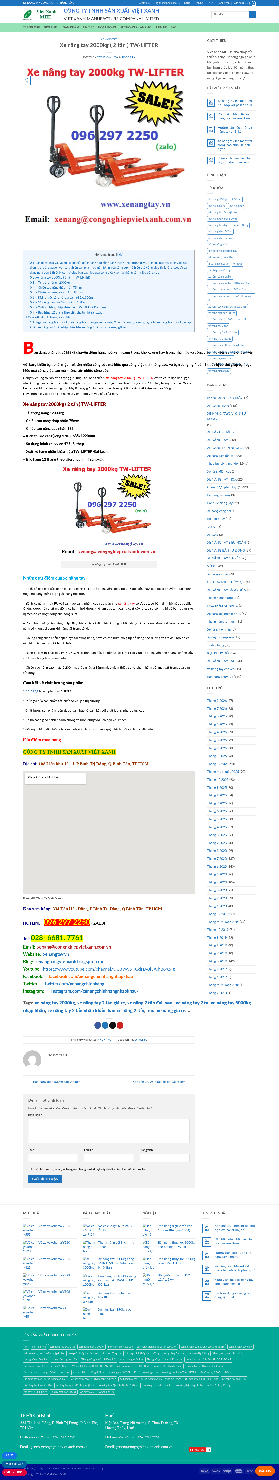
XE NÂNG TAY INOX (222, 479)
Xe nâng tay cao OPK (234, 1379)
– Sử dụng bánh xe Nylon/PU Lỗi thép (58, 302)
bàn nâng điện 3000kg (91, 1347)
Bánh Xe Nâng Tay (220, 503)
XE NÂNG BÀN (218, 405)
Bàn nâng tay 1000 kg (62, 1347)
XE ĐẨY (212, 534)
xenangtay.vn (56, 954)
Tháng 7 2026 (217, 708)
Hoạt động (107, 27)
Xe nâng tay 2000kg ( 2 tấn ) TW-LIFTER (60, 277)
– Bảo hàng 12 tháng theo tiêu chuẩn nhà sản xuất (66, 312)
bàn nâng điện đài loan (220, 238)
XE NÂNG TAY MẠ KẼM (224, 558)
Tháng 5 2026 (217, 724)
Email (88, 1150)
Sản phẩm (71, 27)
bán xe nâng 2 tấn (126, 1010)
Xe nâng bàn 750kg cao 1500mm (204, 1366)
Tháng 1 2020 (217, 906)
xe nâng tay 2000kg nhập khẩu (226, 345)
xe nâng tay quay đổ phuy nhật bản (75, 1385)
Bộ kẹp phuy (216, 518)
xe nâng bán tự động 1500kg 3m (227, 289)
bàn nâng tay (236, 206)
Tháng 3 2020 (217, 890)
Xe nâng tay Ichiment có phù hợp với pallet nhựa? (235, 102)
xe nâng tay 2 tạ (191, 1003)
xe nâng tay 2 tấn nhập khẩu (76, 1010)
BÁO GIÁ (265, 1471)
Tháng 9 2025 (217, 787)
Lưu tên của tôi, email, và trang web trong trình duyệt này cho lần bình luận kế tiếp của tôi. (90, 1169)
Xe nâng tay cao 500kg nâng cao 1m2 (45, 1379)
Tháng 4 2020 (217, 882)
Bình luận (35, 1115)
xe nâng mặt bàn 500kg (221, 313)
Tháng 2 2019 (217, 969)
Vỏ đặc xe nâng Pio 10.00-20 (133, 1366)
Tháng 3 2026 (217, 740)
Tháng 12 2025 (218, 764)
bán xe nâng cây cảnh (240, 1347)
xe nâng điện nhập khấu (189, 1385)
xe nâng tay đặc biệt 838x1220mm (119, 1385)
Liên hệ (199, 3)
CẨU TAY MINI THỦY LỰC (226, 582)
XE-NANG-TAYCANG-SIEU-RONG (227, 416)
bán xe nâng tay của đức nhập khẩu (44, 1353)
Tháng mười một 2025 (223, 771)
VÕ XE (212, 526)
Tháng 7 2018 (217, 993)
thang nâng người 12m (64, 1359)
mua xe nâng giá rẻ (165, 1010)
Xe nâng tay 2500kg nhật (214, 1372)
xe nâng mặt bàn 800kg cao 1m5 (227, 319)
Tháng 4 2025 (217, 827)
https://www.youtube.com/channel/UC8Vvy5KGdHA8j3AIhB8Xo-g (109, 969)
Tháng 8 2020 (217, 850)
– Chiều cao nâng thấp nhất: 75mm (56, 287)
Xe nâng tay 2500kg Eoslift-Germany (159, 1081)
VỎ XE (212, 566)
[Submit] (252, 14)
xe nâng (237, 264)
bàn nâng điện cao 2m (120, 1347)
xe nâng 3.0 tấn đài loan (167, 1366)
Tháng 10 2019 (218, 929)
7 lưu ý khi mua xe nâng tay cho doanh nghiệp (234, 160)
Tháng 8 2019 (217, 945)
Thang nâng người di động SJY (98, 1359)
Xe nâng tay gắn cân (221, 455)
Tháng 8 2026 (217, 700)
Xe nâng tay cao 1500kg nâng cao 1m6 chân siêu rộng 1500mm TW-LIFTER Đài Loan (169, 1379)
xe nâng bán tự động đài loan (89, 1372)
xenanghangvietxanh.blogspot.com (69, 962)
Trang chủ (31, 27)
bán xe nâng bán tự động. (222, 251)
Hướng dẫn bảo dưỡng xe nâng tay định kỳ (236, 129)
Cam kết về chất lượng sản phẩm (48, 317)
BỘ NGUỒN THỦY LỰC (224, 397)
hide (119, 254)
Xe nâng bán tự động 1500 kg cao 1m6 (46, 1372)
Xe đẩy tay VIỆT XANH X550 (97, 1392)
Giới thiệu (144, 3)
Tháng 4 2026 (217, 732)
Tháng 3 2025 (217, 835)
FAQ (210, 3)
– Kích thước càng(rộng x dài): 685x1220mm (62, 297)
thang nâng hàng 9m (36, 1359)
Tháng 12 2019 (218, 914)
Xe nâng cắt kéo (218, 574)
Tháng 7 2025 (217, 803)
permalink (140, 1040)
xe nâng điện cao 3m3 (220, 358)
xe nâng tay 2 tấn (218, 326)
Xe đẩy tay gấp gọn (220, 637)
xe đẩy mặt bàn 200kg (63, 1392)
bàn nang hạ (39, 1347)
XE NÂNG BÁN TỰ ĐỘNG (226, 550)
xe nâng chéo (150, 1372)
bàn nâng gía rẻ (216, 206)
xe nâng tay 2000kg (55, 1003)
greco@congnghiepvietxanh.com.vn (59, 1447)
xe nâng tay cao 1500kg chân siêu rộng (93, 1379)
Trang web (146, 1150)
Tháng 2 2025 (217, 843)
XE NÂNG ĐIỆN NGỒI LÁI (225, 447)
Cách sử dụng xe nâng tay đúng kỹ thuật (232, 1295)
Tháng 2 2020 (217, 898)
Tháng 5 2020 (217, 874)
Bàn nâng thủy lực (220, 676)
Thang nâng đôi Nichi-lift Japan (164, 1359)
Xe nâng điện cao (219, 471)
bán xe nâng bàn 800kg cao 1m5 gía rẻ (203, 1347)
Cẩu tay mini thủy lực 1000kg (142, 1353)
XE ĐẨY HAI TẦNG (220, 432)
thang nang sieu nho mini (227, 1353)
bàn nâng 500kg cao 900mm (224, 199)
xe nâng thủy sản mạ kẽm (157, 1385)
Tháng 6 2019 (217, 961)
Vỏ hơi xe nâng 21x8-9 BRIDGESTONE (208, 1359)
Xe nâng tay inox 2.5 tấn (38, 1385)
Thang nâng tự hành (221, 621)
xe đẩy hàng (215, 645)
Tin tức (186, 3)
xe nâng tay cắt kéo (221, 669)
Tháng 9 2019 (217, 937)
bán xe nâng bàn (217, 244)
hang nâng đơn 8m (174, 1353)
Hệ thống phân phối (166, 3)
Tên (31, 1150)
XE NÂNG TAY (109, 39)
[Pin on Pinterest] (120, 1025)
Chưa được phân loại (222, 487)
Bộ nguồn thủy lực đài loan (83, 1353)
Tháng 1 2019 (217, 977)
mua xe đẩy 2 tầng (199, 1353)
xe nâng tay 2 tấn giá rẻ (101, 1003)
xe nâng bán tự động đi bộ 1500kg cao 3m (230, 298)
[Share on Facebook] (97, 1025)
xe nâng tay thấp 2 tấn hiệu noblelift (228, 352)
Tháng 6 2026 (217, 716)
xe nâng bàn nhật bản (220, 276)
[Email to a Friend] (112, 1025)
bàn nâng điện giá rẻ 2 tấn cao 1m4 (157, 1347)
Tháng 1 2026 (217, 756)
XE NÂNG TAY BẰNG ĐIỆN (226, 590)
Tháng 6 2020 (217, 866)
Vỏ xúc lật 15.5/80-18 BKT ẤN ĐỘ (92, 1366)
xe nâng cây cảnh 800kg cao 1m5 (227, 307)
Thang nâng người (220, 597)
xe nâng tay (126, 603)
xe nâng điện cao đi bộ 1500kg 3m (228, 364)
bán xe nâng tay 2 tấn (220, 257)
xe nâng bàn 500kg (219, 270)
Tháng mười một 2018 (223, 985)
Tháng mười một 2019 (223, 922)
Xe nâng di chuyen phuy (224, 613)
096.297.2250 (64, 1437)
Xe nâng (31, 691)
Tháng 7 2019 (217, 953)
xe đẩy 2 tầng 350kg (218, 1385)
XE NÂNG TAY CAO (221, 661)
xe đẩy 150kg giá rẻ (35, 1392)
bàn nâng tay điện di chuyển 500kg (228, 225)
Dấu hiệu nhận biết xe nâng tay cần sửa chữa (234, 116)
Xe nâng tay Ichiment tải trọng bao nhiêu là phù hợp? (235, 144)
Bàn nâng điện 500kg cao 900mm (56, 1081)
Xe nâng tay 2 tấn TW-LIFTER (179, 1372)
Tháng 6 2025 (217, 811)
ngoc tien (128, 57)
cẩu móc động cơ (111, 1353)
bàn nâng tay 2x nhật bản (222, 212)
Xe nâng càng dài (219, 511)
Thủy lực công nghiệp (222, 463)
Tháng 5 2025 (217, 819)
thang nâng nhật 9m (131, 1359)
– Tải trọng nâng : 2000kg (50, 282)
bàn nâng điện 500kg (220, 231)
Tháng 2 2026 (217, 748)
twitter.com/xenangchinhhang (74, 984)
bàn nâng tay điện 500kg (222, 219)
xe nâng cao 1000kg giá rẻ (124, 1372)
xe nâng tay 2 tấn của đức (222, 332)
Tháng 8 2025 (217, 795)
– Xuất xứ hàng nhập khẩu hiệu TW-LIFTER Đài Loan (68, 307)
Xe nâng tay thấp (219, 629)
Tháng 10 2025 (218, 779)
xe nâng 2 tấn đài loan (149, 1003)
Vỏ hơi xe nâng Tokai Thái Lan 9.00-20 (46, 1366)
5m (26, 1347)
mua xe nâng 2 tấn (218, 264)
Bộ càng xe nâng (218, 495)
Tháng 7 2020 (217, 858)
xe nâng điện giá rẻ (219, 371)
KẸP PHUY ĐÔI (218, 653)
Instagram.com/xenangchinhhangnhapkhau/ (95, 991)
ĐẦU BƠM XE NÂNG (222, 605)
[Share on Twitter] (105, 1025)
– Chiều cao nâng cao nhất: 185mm (56, 292)
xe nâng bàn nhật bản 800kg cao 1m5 (229, 283)
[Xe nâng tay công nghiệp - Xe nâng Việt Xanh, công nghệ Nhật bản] (40, 14)
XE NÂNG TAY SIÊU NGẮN (226, 542)
